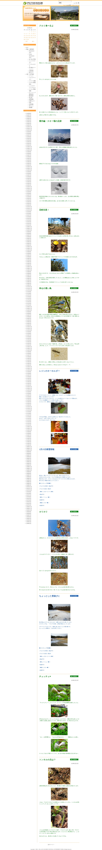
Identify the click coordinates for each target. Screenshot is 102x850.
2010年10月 (29, 430)
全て (27, 47)
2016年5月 (28, 318)
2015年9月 (28, 331)
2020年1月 (28, 245)
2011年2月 (28, 423)
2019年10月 (29, 250)
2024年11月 (29, 148)
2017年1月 (28, 305)
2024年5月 (28, 158)
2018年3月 (28, 281)
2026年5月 (28, 118)
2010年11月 (29, 428)
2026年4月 (28, 120)
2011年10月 (29, 410)
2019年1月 (28, 265)
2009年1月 (28, 465)
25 (35, 37)
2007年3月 (28, 501)
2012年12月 (29, 386)
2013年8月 (28, 373)
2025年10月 (29, 130)
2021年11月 (29, 208)
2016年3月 (28, 321)
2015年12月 (29, 326)
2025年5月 (28, 138)
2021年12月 (29, 206)
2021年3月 (28, 221)
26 (24, 39)
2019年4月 (28, 260)
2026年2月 (28, 123)
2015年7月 (28, 335)
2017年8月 (28, 293)
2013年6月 (28, 376)
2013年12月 (29, 366)
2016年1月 (28, 325)
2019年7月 (28, 255)
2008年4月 (28, 480)
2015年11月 (29, 328)
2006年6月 (28, 516)
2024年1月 (28, 165)
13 (26, 35)
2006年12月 (29, 506)
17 (33, 35)
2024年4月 (28, 160)
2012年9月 (28, 391)
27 (26, 39)
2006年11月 (29, 508)
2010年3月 (28, 441)
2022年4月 (28, 200)
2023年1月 (28, 185)
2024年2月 (28, 163)
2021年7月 (28, 215)
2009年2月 (28, 463)
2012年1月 (28, 405)
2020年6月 (28, 236)
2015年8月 (28, 333)
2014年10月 (29, 350)
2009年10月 (29, 450)
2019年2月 (28, 263)
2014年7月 (28, 355)
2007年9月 (28, 491)
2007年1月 (28, 505)
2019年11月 (29, 248)
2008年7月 (28, 475)
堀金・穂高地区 (30, 49)
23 (31, 37)
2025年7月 (28, 135)
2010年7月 (28, 435)
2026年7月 (28, 115)
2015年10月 (29, 330)
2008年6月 (28, 476)
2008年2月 (28, 483)
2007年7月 (28, 495)
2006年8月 (28, 513)
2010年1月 (28, 445)
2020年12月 (29, 226)
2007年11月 (29, 488)
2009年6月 (28, 456)
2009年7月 (28, 455)
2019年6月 (28, 256)
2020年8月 (28, 233)
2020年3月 (28, 241)
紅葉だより (32, 100)
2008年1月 (28, 485)
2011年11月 (29, 408)
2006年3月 (28, 521)
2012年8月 (28, 393)
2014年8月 (28, 353)
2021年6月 (28, 216)
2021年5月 (28, 218)
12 (24, 35)
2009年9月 (28, 451)
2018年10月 (29, 270)
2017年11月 (29, 288)
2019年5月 (28, 258)
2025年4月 (28, 140)
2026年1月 (28, 125)
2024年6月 (28, 156)
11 (34, 33)
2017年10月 (29, 290)
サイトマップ (76, 5)
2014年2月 (28, 363)
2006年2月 (28, 523)
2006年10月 (29, 510)
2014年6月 (28, 356)
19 (24, 37)
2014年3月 (28, 361)
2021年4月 (28, 220)
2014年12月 (29, 346)
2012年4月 (28, 400)
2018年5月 (28, 278)
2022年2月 (28, 203)
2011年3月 (28, 421)
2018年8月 (28, 273)
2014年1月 (28, 365)
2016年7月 (28, 315)
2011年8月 (28, 413)
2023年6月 (28, 176)
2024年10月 (29, 150)
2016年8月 (28, 313)
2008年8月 (28, 473)
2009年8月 (28, 453)
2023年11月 (29, 168)
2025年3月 (28, 141)
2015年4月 (28, 340)
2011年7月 (28, 415)
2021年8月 (28, 213)
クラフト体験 (32, 80)
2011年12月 (29, 406)
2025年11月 (29, 128)
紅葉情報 (31, 70)
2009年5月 (28, 458)
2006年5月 (28, 518)
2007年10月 (29, 490)
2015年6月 (28, 336)
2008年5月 (28, 478)
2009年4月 (28, 460)
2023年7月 (28, 175)
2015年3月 (28, 341)
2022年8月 (28, 193)
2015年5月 (28, 338)
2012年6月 (28, 396)
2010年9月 (28, 431)
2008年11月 (29, 468)
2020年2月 (28, 243)
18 (35, 35)
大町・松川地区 (30, 74)
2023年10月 (29, 170)
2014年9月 (28, 351)
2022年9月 (28, 191)
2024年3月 (28, 161)
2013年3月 (28, 381)
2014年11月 (29, 348)
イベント (31, 75)
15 (29, 35)
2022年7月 (28, 195)
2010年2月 (28, 443)
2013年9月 (28, 371)
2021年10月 (29, 210)
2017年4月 (28, 300)
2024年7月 (28, 155)
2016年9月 (28, 311)
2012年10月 (29, 390)
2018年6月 (28, 276)
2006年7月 (28, 515)
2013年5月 (28, 378)
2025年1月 (28, 145)
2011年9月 (28, 411)
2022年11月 (29, 188)
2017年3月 (28, 301)
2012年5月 (28, 398)
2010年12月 (29, 426)
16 (31, 35)
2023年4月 (28, 180)
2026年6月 (28, 116)
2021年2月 (28, 223)
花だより (31, 72)
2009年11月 (29, 448)
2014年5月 (28, 358)
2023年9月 (28, 171)
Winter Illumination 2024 (31, 56)
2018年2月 (28, 283)
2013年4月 (28, 380)
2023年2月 (28, 183)
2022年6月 (28, 196)
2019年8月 (28, 253)
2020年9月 (28, 231)
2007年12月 (29, 486)
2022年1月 (28, 205)
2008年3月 (28, 481)
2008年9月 (28, 471)
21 (27, 37)
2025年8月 (28, 133)
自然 (30, 102)
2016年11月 (29, 308)
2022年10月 (29, 190)
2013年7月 (28, 375)
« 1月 (26, 41)
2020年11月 (29, 228)
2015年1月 (28, 345)
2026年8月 (28, 113)
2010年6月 (28, 436)
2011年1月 (28, 425)
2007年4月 (28, 500)
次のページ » (51, 844)
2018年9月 (28, 271)
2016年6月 (28, 316)
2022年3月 (28, 201)
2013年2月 (28, 383)
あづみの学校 (32, 59)
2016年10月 (29, 310)
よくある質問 (67, 5)
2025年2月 (28, 143)
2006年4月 (28, 520)
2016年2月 (28, 323)
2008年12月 (29, 466)
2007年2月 (28, 503)
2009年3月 (28, 461)
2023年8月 (28, 173)
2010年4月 (28, 440)
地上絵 (30, 97)
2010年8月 (28, 433)
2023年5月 (28, 178)
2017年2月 (28, 303)
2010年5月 (28, 438)
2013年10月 (29, 370)
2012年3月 (28, 401)
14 (27, 35)
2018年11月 (29, 268)
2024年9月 (28, 151)
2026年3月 (28, 121)
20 (26, 37)
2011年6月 (28, 416)
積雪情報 (31, 99)
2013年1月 (28, 385)
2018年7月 (28, 275)
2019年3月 (28, 261)
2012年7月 (28, 395)
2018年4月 (28, 280)
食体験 (30, 107)
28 (27, 39)
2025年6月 (28, 136)
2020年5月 (28, 238)
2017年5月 (28, 298)
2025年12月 (29, 126)
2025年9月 (28, 131)
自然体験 (31, 104)
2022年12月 (29, 186)
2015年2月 (28, 343)
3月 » (33, 41)
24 (33, 37)
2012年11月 (29, 388)
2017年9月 (28, 291)
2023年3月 (28, 181)
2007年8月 (28, 493)
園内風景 (31, 95)
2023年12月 (29, 166)
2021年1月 (28, 225)
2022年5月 (28, 198)
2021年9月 (28, 211)
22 (29, 37)
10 (33, 33)
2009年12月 (29, 446)
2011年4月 (28, 420)
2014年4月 (28, 360)
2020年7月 (28, 235)
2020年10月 (29, 230)
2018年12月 (29, 266)
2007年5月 (28, 498)
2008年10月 (29, 470)
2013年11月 (29, 368)
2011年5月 (28, 418)
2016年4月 (28, 320)
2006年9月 (28, 511)
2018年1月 (28, 285)
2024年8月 (28, 153)
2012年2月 (28, 403)
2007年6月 (28, 496)
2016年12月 (29, 306)
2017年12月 (29, 286)
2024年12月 (29, 146)
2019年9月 (28, 251)
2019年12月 (29, 246)
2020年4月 (28, 240)
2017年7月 (28, 295)
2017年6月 (28, 296)
